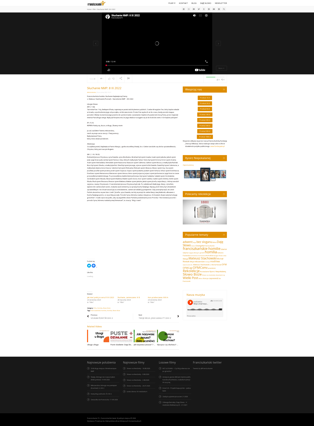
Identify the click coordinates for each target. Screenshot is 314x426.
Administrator (91, 92)
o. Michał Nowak (215, 265)
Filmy (171, 3)
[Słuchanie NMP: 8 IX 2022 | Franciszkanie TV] (96, 3)
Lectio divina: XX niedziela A (137, 391)
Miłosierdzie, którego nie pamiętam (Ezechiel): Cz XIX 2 (104, 386)
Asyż (194, 242)
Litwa (224, 255)
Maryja (185, 259)
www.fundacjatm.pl (217, 146)
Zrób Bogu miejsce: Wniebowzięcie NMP (103, 369)
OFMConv (200, 267)
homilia (109, 310)
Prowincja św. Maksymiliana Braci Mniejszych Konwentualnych (118, 421)
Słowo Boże (107, 308)
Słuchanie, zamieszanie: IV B (129, 297)
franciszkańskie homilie (98, 310)
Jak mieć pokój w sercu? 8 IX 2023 (100, 297)
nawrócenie (187, 265)
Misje (192, 261)
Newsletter (221, 3)
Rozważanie (204, 271)
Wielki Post (190, 278)
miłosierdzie (199, 261)
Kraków (210, 256)
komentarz (194, 255)
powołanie (212, 268)
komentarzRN (203, 255)
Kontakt (183, 3)
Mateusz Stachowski (203, 258)
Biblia (214, 242)
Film (95, 308)
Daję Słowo (205, 3)
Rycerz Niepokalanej (217, 271)
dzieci (193, 246)
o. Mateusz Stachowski (200, 264)
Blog (193, 3)
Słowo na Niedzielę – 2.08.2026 (138, 380)
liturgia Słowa (218, 255)
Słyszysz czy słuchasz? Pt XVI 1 (170, 344)
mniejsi (207, 262)
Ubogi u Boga (92, 344)
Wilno (201, 278)
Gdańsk (224, 249)
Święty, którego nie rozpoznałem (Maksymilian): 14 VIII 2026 (103, 378)
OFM (224, 264)
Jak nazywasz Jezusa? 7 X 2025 (147, 344)
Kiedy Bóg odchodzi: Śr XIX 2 (101, 394)
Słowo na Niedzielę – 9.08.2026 (138, 374)
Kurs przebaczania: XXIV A (158, 297)
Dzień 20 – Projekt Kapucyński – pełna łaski (177, 389)
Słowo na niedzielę (208, 275)
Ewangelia (200, 245)
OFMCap (187, 267)
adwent (188, 242)
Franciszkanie (209, 246)
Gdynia (185, 253)
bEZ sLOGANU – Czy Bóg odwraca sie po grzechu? (176, 369)
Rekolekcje (191, 271)
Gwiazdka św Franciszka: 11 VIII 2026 (104, 399)
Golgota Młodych (194, 253)
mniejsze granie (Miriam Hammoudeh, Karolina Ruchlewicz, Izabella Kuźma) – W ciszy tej (177, 379)
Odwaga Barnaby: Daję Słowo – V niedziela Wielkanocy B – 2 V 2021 (175, 403)
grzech (202, 253)
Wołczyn (206, 278)
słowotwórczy (220, 275)
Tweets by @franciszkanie (203, 368)
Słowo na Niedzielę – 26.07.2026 (138, 386)
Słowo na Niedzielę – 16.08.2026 (138, 368)
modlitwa (215, 261)
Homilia (99, 308)
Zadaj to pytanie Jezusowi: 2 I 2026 (175, 396)
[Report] (128, 79)
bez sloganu (204, 242)
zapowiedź (213, 278)
